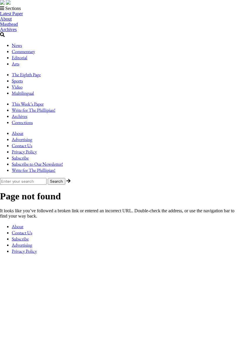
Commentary (23, 51)
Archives (8, 29)
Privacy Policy (24, 152)
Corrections (22, 122)
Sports (17, 81)
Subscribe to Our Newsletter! (37, 164)
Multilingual (23, 93)
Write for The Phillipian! (33, 110)
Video (17, 87)
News (17, 45)
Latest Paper (11, 13)
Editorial (19, 58)
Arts (15, 64)
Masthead (9, 24)
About (6, 18)
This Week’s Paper (28, 104)
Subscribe (20, 158)
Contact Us (22, 146)
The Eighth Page (26, 75)
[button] (120, 8)
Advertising (22, 139)
